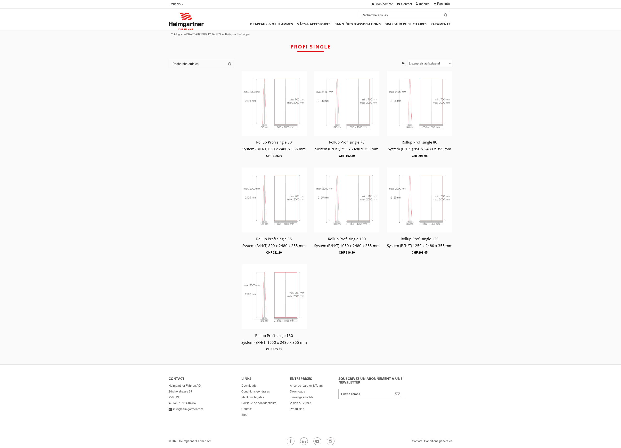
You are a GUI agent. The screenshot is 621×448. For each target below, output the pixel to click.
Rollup (228, 34)
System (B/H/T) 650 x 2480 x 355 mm (274, 148)
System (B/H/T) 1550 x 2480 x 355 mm (274, 342)
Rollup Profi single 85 (274, 238)
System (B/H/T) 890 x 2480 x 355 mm (274, 245)
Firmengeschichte (301, 397)
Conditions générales (255, 391)
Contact (246, 409)
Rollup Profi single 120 (420, 238)
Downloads (248, 385)
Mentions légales (252, 397)
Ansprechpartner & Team (306, 385)
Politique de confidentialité (258, 403)
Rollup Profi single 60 (274, 142)
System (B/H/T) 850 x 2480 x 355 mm (419, 148)
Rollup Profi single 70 (347, 142)
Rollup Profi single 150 (274, 335)
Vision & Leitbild (300, 403)
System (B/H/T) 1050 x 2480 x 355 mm (347, 245)
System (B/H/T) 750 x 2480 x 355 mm (346, 148)
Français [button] (175, 4)
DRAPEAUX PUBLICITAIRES (203, 34)
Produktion (297, 409)
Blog (244, 414)
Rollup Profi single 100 (347, 238)
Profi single (243, 34)
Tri (403, 63)
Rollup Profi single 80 (419, 142)
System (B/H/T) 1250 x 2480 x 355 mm (419, 245)
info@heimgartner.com (188, 409)
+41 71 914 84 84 (184, 403)
